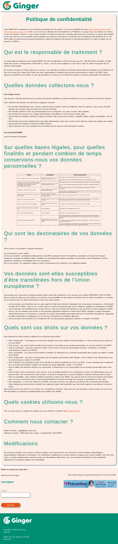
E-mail (4, 491)
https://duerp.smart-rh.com (98, 29)
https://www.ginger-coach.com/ (15, 32)
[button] (77, 5)
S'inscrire (10, 505)
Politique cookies (73, 411)
